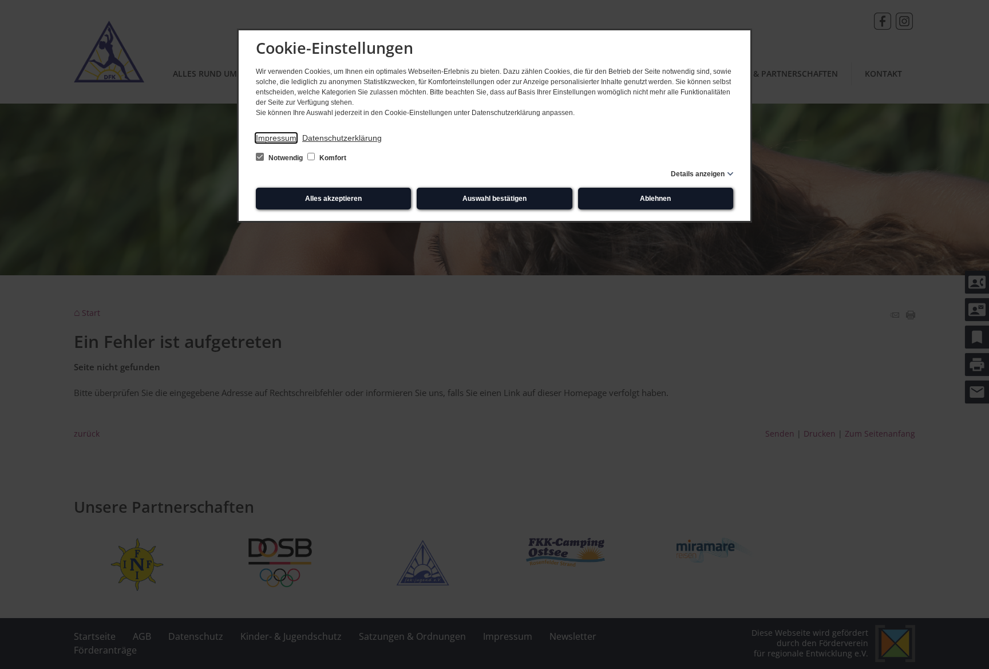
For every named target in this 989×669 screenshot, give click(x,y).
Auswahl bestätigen (494, 199)
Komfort (332, 158)
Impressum (276, 137)
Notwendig (285, 158)
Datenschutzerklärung (342, 137)
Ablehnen (655, 199)
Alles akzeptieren (333, 199)
